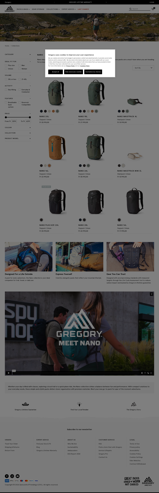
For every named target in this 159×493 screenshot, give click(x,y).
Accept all (55, 72)
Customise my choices (93, 72)
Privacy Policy (70, 66)
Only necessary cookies (73, 72)
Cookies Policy (85, 66)
